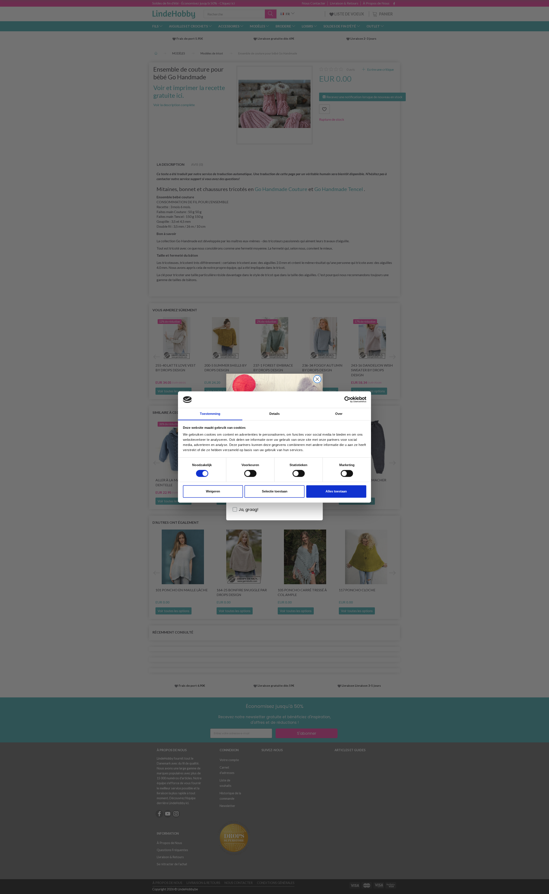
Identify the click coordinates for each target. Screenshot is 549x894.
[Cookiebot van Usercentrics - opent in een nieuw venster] (347, 399)
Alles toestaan (336, 491)
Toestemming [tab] (210, 413)
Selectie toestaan (274, 491)
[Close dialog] (317, 379)
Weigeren (213, 491)
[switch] (250, 473)
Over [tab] (338, 413)
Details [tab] (274, 413)
